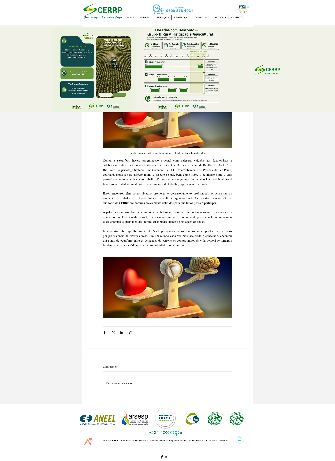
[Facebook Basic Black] (161, 457)
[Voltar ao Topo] (239, 439)
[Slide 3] (173, 103)
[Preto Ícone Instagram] (166, 457)
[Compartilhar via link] (130, 332)
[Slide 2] (170, 103)
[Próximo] (316, 69)
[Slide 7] (161, 103)
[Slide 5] (167, 103)
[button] (245, 26)
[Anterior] (19, 69)
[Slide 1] (176, 103)
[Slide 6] (164, 103)
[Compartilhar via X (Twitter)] (113, 332)
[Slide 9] (154, 103)
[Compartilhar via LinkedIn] (121, 332)
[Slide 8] (158, 103)
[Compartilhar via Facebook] (104, 332)
